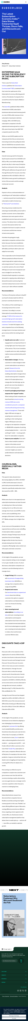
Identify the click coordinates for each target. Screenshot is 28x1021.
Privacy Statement (5, 996)
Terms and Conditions (14, 996)
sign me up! (21, 961)
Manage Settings (14, 1015)
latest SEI (7, 106)
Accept (14, 1018)
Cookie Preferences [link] (22, 996)
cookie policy (17, 1010)
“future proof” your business (11, 203)
